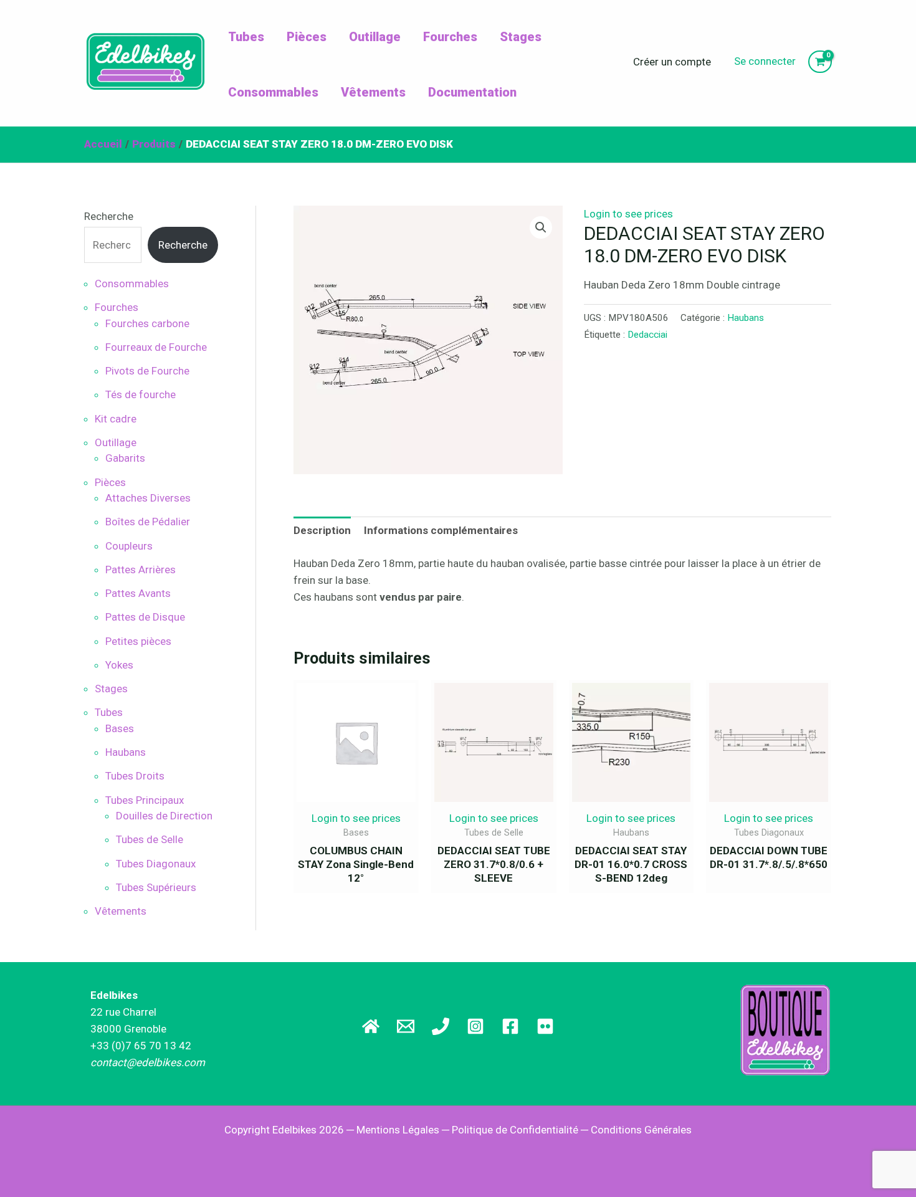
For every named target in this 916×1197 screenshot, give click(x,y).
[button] (541, 227)
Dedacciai (647, 334)
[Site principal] (370, 1026)
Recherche (108, 216)
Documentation (472, 92)
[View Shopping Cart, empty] (820, 62)
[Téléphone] (440, 1026)
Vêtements (373, 92)
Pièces (307, 36)
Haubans (745, 317)
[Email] (405, 1026)
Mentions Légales (397, 1129)
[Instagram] (475, 1026)
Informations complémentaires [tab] (441, 530)
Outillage (375, 36)
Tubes (246, 36)
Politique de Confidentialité (515, 1129)
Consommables (273, 92)
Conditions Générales (641, 1129)
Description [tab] (322, 530)
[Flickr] (545, 1026)
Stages (520, 36)
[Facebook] (510, 1026)
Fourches (450, 36)
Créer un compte (672, 61)
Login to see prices (628, 213)
